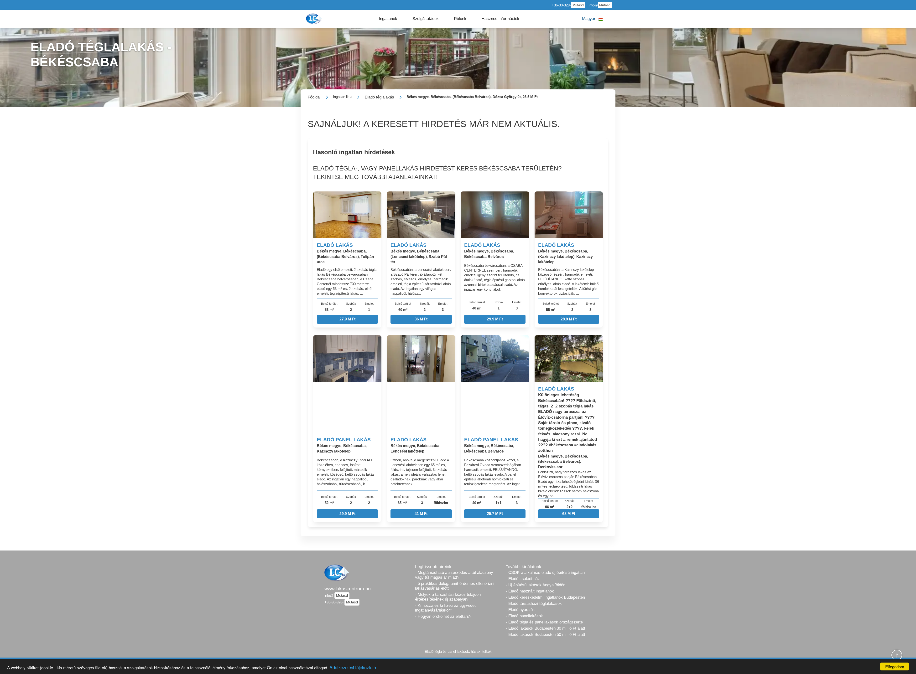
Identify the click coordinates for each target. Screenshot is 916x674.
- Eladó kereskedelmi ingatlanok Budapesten (545, 597)
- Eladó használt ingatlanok (530, 591)
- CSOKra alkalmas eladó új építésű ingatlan (545, 572)
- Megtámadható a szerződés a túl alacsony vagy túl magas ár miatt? (454, 575)
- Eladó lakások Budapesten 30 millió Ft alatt (545, 628)
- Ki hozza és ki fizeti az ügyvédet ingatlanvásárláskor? (445, 607)
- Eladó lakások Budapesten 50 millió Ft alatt (545, 634)
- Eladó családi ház (523, 578)
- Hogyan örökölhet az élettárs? (443, 616)
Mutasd (578, 5)
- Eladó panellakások (524, 616)
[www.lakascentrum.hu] (314, 18)
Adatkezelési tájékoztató (352, 667)
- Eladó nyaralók (520, 609)
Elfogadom (894, 666)
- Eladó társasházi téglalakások (534, 603)
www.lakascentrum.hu (347, 588)
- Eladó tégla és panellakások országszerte (544, 622)
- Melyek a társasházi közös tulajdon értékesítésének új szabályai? (448, 597)
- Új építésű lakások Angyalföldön (535, 585)
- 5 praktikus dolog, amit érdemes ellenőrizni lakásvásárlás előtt (454, 586)
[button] (388, 19)
